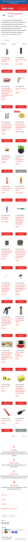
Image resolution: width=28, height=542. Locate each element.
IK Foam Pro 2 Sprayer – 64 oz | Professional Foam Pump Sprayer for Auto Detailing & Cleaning (20, 288)
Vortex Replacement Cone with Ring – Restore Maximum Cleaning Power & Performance (6, 288)
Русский (4, 516)
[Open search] (19, 8)
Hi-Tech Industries (5, 57)
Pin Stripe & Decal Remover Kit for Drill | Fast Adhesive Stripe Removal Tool (20, 126)
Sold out (21, 171)
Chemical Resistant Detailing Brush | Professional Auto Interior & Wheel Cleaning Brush (20, 221)
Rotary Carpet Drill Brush (5, 387)
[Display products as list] (26, 44)
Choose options (7, 71)
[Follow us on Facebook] (2, 523)
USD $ (12, 516)
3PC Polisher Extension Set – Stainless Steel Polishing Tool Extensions (6, 253)
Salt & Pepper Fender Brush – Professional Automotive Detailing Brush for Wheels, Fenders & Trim (20, 254)
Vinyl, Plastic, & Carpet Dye (20, 60)
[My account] (22, 8)
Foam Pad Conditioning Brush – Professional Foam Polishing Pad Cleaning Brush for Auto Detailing (7, 356)
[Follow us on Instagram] (5, 523)
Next (24, 436)
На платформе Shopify (6, 539)
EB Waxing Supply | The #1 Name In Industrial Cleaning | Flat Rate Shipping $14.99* (14, 2)
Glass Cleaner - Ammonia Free (4, 218)
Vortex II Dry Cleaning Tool (20, 89)
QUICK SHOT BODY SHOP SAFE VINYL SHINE (19, 320)
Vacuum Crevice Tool (6, 420)
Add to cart (7, 106)
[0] (25, 8)
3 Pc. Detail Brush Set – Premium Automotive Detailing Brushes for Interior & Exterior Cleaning (6, 127)
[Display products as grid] (23, 44)
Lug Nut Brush (18, 420)
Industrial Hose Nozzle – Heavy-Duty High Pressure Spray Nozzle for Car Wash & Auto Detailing (6, 322)
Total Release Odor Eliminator (5, 60)
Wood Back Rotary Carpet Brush (5, 158)
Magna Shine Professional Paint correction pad (19, 159)
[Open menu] (2, 6)
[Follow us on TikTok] (8, 523)
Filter (5, 44)
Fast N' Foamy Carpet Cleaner (20, 189)
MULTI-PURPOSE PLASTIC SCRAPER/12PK (19, 354)
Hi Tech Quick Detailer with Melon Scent (6, 189)
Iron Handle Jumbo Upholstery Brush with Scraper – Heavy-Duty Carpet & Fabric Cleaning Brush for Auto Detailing (7, 92)
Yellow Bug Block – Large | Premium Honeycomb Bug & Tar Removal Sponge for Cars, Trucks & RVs (20, 390)
